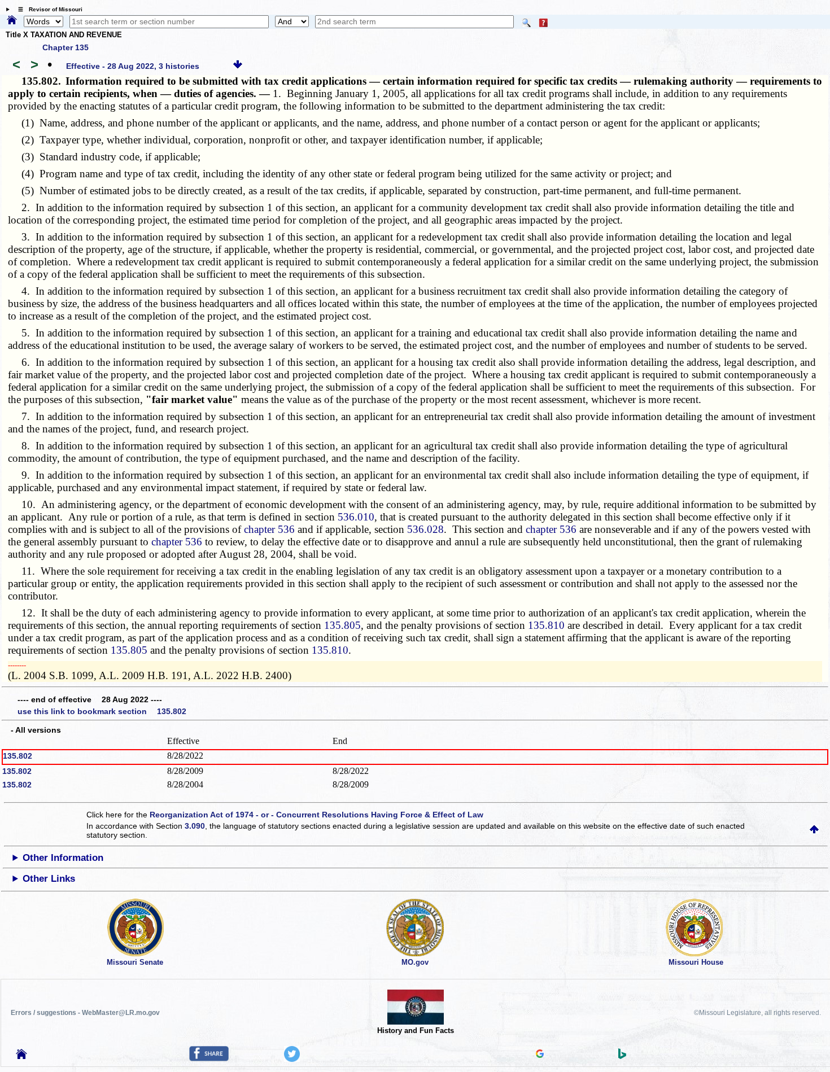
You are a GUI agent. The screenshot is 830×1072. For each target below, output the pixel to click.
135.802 (17, 755)
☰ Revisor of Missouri (47, 9)
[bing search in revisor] (622, 1056)
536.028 (425, 529)
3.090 (195, 825)
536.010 (356, 517)
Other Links (49, 878)
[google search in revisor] (540, 1055)
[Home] (12, 21)
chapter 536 (269, 529)
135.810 (546, 625)
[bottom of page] (237, 66)
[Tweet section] (292, 1059)
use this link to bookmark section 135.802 (102, 711)
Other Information (63, 857)
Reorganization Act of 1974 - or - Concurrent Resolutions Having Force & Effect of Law (316, 814)
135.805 (342, 625)
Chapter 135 (65, 47)
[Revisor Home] (21, 1056)
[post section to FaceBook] (209, 1058)
